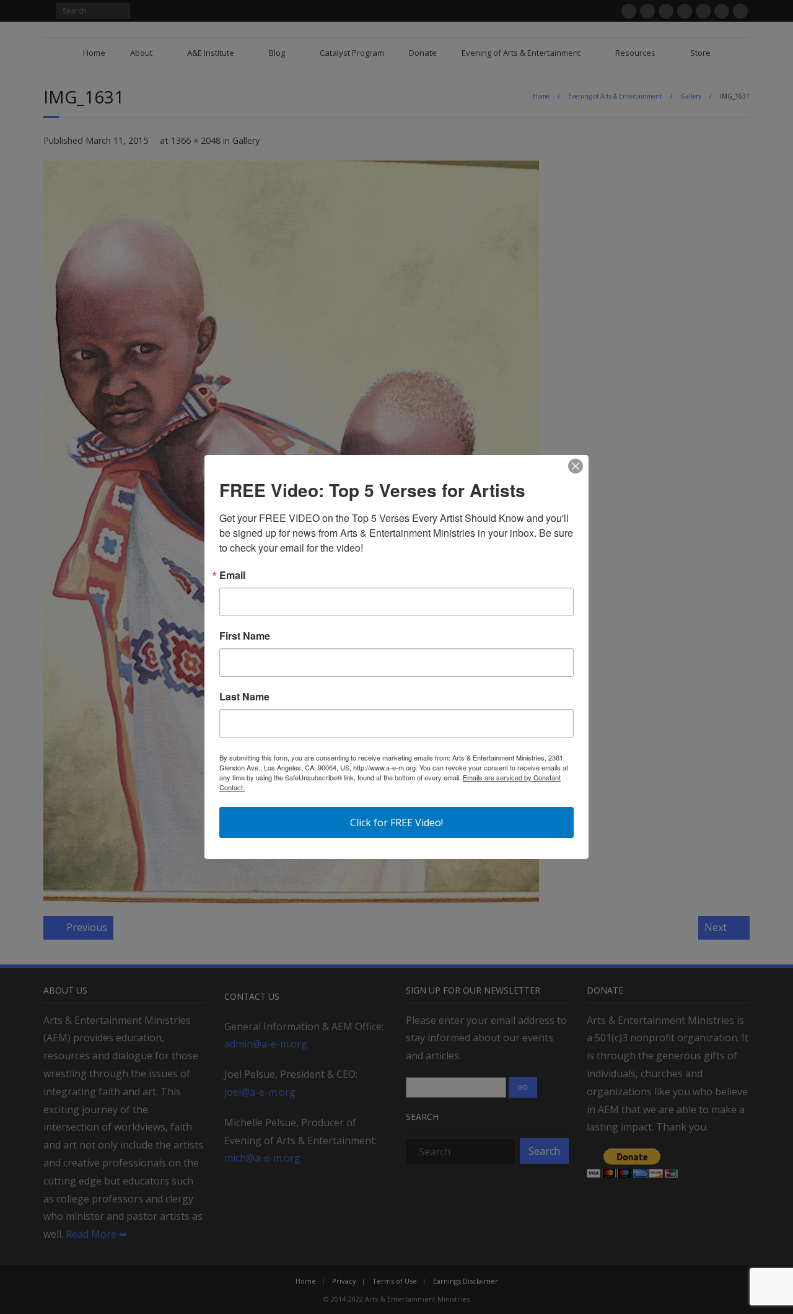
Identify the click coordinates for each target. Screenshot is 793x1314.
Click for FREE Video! (396, 822)
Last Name (244, 697)
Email (232, 575)
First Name (244, 636)
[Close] (575, 466)
